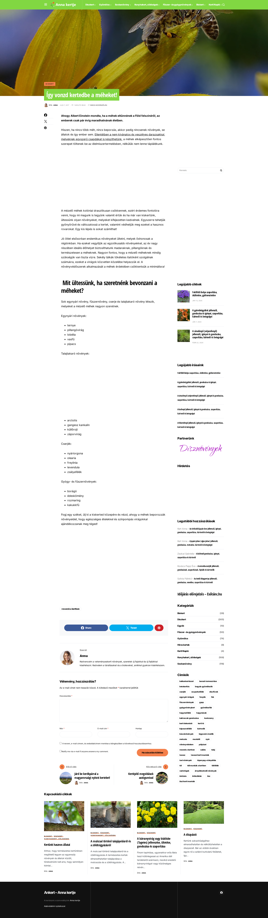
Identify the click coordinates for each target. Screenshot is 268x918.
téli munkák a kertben (196, 765)
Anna (84, 656)
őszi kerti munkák (187, 781)
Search (221, 170)
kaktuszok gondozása (189, 718)
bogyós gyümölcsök (203, 686)
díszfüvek (213, 692)
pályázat (202, 744)
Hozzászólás (66, 696)
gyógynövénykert (187, 707)
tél (180, 765)
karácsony (208, 718)
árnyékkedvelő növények (206, 771)
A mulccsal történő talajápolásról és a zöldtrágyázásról (111, 843)
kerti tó (201, 723)
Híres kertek (183, 644)
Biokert (50, 84)
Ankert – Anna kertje (59, 892)
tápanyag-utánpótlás (206, 760)
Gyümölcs (182, 638)
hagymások (201, 713)
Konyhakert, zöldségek (189, 657)
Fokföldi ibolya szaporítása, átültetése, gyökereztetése (204, 293)
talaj (213, 750)
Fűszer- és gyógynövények (191, 632)
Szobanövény (184, 663)
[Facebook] (221, 892)
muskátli (196, 739)
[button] (45, 4)
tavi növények (185, 760)
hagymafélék (185, 713)
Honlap (139, 728)
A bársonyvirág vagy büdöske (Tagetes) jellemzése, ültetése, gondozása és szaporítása (154, 842)
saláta (203, 750)
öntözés (183, 776)
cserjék (182, 692)
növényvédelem (186, 744)
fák (212, 697)
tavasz (182, 755)
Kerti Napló (183, 651)
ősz (208, 776)
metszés (183, 739)
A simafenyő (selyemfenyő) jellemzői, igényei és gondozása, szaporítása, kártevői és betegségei (207, 334)
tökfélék (215, 765)
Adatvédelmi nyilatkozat (54, 906)
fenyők (202, 697)
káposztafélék (185, 728)
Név (62, 728)
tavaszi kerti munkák (200, 755)
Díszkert (181, 619)
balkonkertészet (186, 681)
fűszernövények (186, 702)
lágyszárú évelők (206, 734)
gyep (201, 702)
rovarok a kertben (71, 609)
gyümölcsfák (206, 707)
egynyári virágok (186, 697)
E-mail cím (103, 728)
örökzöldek (197, 776)
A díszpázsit (190, 834)
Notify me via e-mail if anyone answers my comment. (85, 751)
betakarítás (184, 686)
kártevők (201, 728)
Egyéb (180, 625)
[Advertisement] (114, 177)
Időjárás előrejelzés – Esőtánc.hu (199, 593)
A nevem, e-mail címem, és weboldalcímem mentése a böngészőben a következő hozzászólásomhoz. (107, 743)
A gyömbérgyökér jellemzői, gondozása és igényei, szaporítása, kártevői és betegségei (207, 313)
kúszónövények (186, 734)
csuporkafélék (197, 692)
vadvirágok (184, 771)
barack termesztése (208, 681)
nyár (208, 739)
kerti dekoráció (185, 723)
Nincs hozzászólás (98, 105)
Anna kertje (75, 900)
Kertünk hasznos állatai (57, 845)
